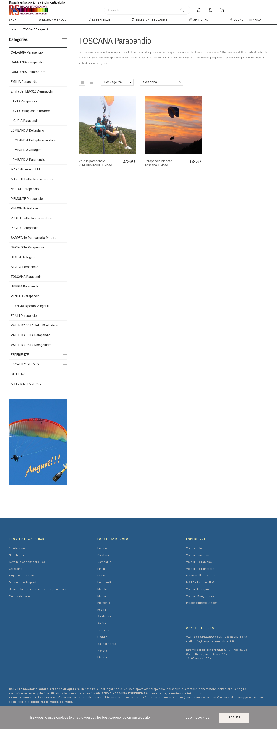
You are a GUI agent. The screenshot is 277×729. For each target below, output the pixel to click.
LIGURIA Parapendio (25, 121)
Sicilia (101, 623)
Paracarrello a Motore (201, 575)
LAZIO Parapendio (24, 101)
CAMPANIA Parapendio (27, 62)
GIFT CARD (19, 374)
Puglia (101, 609)
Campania (104, 561)
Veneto (102, 650)
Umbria (102, 637)
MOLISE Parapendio (25, 189)
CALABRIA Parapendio (27, 52)
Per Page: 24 (113, 82)
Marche (102, 589)
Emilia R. (103, 568)
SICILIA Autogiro (23, 257)
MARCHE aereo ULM (25, 169)
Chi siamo (16, 568)
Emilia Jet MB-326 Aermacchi (32, 91)
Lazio (101, 575)
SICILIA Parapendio (24, 267)
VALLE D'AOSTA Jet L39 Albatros (34, 325)
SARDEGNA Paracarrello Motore (33, 238)
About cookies (197, 717)
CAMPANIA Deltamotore (28, 72)
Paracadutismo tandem (202, 602)
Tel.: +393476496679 (202, 637)
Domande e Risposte (23, 582)
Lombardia (105, 582)
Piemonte (103, 602)
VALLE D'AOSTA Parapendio (30, 335)
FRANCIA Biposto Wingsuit (30, 306)
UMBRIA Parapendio (25, 286)
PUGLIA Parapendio (25, 228)
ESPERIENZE (20, 355)
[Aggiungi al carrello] (174, 125)
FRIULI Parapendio (24, 316)
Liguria (102, 657)
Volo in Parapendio (199, 555)
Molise (102, 596)
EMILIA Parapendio (24, 82)
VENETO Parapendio (25, 296)
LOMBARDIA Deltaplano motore (33, 140)
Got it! (234, 717)
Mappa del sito (19, 596)
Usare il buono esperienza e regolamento (38, 589)
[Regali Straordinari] (28, 10)
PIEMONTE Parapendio (27, 199)
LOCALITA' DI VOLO (25, 364)
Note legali (16, 555)
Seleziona (150, 82)
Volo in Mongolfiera (200, 596)
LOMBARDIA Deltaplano (27, 130)
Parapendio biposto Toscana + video (158, 163)
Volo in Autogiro (197, 589)
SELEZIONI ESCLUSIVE (27, 384)
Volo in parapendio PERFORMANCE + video (95, 163)
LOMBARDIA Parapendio (28, 160)
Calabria (103, 555)
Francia (102, 548)
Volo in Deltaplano (199, 561)
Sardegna (104, 616)
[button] (82, 82)
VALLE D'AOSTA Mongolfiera (31, 345)
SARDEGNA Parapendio (27, 247)
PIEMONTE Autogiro (25, 208)
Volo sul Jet (194, 548)
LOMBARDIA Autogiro (26, 150)
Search (185, 10)
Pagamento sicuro (21, 575)
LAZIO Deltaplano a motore (30, 111)
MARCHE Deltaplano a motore (32, 179)
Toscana (103, 630)
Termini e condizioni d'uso (27, 561)
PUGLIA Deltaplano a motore (31, 218)
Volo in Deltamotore (200, 568)
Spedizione (17, 548)
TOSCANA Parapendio (26, 277)
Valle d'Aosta (106, 643)
